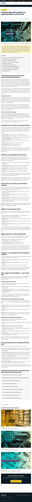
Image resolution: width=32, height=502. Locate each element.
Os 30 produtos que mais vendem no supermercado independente (13, 57)
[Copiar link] (28, 19)
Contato (30, 495)
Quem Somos (19, 495)
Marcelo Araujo (26, 43)
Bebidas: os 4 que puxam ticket (7, 63)
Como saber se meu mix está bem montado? (10, 383)
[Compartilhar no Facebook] (27, 19)
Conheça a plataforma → (16, 481)
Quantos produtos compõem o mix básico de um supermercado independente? (15, 377)
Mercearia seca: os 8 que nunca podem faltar (10, 59)
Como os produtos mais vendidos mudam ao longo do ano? (12, 392)
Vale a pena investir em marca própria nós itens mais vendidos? (13, 389)
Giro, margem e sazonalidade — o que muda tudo (10, 67)
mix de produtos (5, 404)
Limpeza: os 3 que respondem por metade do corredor (11, 66)
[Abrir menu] (30, 3)
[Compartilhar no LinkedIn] (25, 19)
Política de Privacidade (25, 495)
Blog (16, 495)
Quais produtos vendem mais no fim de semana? (10, 386)
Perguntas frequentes (6, 70)
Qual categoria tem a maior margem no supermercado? (11, 380)
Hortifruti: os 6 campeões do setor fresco (9, 60)
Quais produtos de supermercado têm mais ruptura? (11, 395)
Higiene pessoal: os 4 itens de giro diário (9, 64)
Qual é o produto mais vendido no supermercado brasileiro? (12, 374)
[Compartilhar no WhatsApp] (23, 19)
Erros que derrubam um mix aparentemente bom (10, 69)
